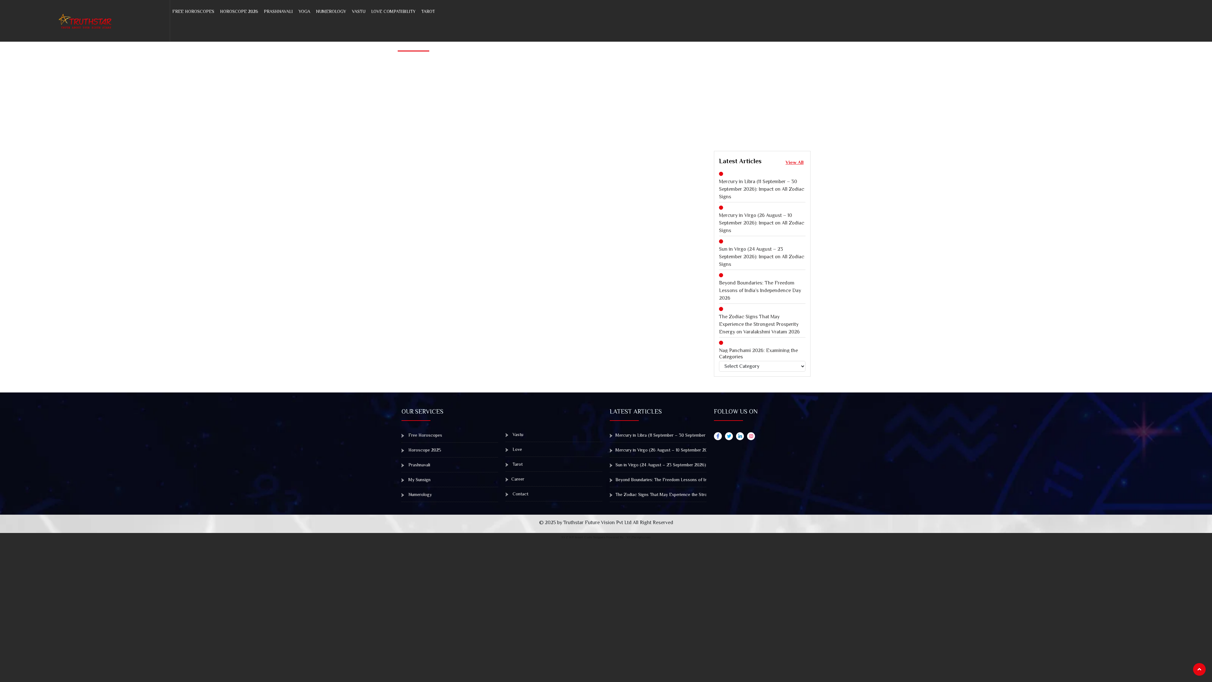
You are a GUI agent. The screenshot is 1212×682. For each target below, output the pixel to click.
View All (795, 162)
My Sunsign (419, 479)
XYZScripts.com (639, 537)
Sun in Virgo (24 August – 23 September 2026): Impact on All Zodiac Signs (761, 256)
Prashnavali (278, 11)
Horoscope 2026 (239, 11)
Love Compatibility (393, 11)
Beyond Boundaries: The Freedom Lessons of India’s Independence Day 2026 (760, 290)
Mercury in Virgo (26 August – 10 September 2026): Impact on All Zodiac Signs (761, 222)
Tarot (428, 11)
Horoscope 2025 (424, 449)
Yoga (304, 11)
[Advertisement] (867, 86)
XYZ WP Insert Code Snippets (583, 537)
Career (517, 479)
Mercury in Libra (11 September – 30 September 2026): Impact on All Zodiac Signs (761, 189)
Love (516, 449)
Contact (519, 493)
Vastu (358, 11)
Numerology (331, 11)
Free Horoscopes (193, 11)
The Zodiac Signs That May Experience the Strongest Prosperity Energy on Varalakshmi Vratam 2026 (759, 324)
